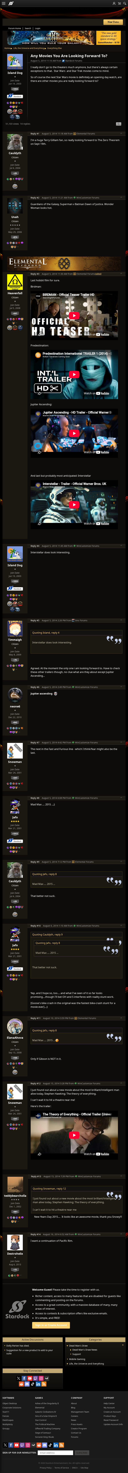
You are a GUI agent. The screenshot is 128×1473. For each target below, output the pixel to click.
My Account (109, 1407)
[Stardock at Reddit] (21, 1384)
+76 (15, 659)
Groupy (6, 1428)
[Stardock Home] (11, 3)
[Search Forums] (124, 3)
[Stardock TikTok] (32, 1384)
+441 (15, 313)
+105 (15, 1057)
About (74, 1403)
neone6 (15, 706)
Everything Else (54, 48)
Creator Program (79, 1428)
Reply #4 (35, 545)
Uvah (15, 217)
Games (39, 1397)
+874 (15, 237)
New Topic (113, 22)
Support (109, 1397)
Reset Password (111, 1420)
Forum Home (14, 28)
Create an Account (112, 1411)
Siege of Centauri (43, 1432)
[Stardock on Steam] (46, 1378)
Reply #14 (36, 1234)
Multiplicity (7, 1424)
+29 (15, 173)
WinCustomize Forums (87, 197)
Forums (74, 1437)
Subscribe (82, 1452)
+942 (15, 722)
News (73, 1420)
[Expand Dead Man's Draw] (67, 1346)
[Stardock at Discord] (27, 1384)
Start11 (5, 1411)
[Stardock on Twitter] (18, 1378)
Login (37, 28)
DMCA (75, 1467)
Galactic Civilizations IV (45, 1411)
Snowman (15, 762)
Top (121, 134)
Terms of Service (61, 1467)
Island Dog (15, 73)
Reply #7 (35, 742)
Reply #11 (36, 1018)
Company (76, 1397)
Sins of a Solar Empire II (46, 1416)
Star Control (40, 1420)
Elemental (39, 1407)
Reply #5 (35, 620)
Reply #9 (35, 861)
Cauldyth (15, 153)
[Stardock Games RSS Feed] (44, 1384)
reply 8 (53, 874)
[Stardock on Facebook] (24, 1378)
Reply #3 (35, 273)
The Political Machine (45, 1424)
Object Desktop (9, 1403)
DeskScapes (7, 1420)
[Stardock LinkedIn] (38, 1384)
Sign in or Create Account (51, 1325)
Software (8, 1397)
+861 (15, 1211)
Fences (5, 1416)
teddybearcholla (15, 1196)
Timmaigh (15, 640)
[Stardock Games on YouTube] (30, 1378)
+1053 (15, 88)
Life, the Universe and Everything (28, 48)
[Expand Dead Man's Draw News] (70, 1350)
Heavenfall (15, 293)
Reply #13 (36, 1176)
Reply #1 (35, 133)
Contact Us (76, 1432)
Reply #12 (36, 1083)
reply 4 (55, 632)
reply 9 (59, 934)
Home (7, 48)
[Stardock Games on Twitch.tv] (35, 1378)
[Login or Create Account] (114, 3)
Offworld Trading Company (47, 1428)
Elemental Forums (85, 133)
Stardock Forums (73, 60)
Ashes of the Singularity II (47, 1403)
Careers (74, 1416)
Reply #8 (35, 797)
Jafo (15, 817)
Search (28, 28)
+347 (15, 777)
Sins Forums (81, 620)
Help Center (109, 1403)
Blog (73, 1407)
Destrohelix (15, 1253)
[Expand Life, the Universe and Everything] (67, 1363)
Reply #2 (35, 197)
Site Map (84, 1467)
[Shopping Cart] (119, 3)
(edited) (98, 273)
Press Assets (76, 1424)
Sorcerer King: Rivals (44, 1437)
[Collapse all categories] (123, 1345)
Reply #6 (35, 687)
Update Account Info (113, 1424)
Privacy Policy (46, 1467)
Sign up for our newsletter (19, 1452)
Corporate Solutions (11, 1407)
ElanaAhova (15, 1037)
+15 (15, 1269)
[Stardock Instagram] (41, 1378)
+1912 (15, 833)
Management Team (80, 1411)
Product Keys (110, 1416)
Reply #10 (36, 925)
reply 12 (61, 1188)
